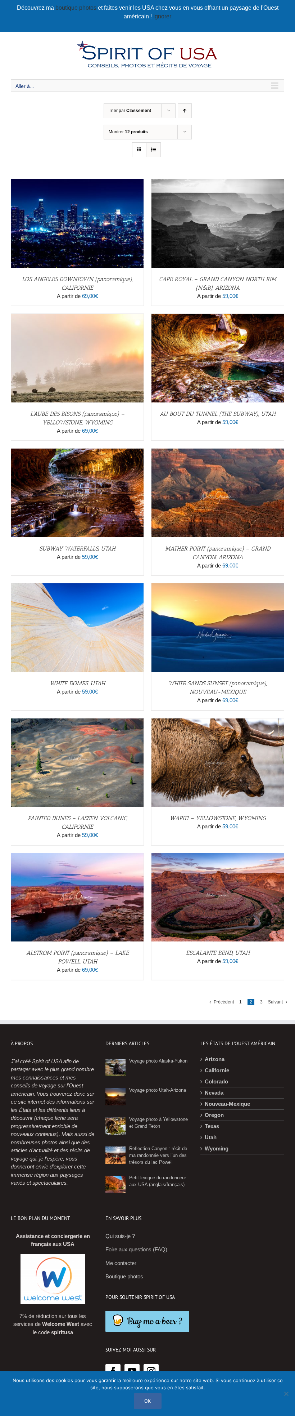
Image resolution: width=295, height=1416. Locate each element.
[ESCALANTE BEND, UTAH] (217, 857)
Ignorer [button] (162, 16)
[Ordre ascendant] (185, 110)
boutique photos (76, 8)
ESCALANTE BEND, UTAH (218, 952)
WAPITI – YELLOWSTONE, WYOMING (218, 818)
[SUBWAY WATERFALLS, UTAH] (77, 452)
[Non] (286, 1393)
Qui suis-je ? (120, 1236)
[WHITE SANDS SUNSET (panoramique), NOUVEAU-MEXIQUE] (217, 587)
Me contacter (120, 1263)
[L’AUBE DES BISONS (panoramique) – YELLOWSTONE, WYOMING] (77, 318)
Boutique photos (124, 1276)
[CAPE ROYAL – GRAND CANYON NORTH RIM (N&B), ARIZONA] (217, 183)
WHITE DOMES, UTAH (77, 683)
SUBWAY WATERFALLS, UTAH (77, 548)
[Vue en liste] (153, 150)
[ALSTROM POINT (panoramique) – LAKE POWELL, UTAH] (77, 857)
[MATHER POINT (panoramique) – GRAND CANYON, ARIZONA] (217, 452)
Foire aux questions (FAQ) (136, 1249)
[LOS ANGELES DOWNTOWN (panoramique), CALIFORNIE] (77, 183)
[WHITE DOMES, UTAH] (77, 587)
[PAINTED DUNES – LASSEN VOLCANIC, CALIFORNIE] (77, 722)
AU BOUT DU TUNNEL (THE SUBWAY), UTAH (218, 413)
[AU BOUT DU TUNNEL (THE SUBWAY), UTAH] (217, 318)
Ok (147, 1401)
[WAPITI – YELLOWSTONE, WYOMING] (217, 722)
